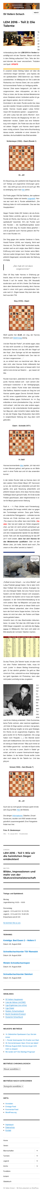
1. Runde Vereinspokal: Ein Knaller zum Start (22, 1040)
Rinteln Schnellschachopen (16, 962)
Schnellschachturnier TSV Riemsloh (20, 951)
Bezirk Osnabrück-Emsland (15, 1014)
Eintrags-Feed (10, 1106)
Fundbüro (6, 1171)
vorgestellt (31, 198)
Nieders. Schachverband (14, 1011)
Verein (5, 1145)
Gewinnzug (17, 338)
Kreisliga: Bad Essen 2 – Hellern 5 (19, 940)
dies (22, 465)
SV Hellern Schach (13, 14)
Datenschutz (10, 1127)
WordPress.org (10, 1112)
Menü (36, 12)
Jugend (6, 1161)
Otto (4, 834)
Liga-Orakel (9, 1008)
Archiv (5, 1166)
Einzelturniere (23, 834)
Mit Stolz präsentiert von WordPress (28, 1188)
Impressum (9, 1124)
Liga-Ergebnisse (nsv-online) (16, 1005)
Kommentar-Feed (11, 1109)
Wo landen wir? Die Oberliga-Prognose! (20, 1052)
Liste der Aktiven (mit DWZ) (15, 1002)
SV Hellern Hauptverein (14, 999)
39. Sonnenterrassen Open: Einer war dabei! (21, 1043)
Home (5, 1140)
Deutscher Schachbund (14, 1017)
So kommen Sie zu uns (11, 923)
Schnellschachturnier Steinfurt (18, 974)
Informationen (17, 815)
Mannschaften (8, 1150)
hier (23, 189)
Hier (18, 809)
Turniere (6, 1156)
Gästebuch (7, 1181)
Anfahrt (6, 1176)
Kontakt (8, 1130)
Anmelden (9, 1103)
